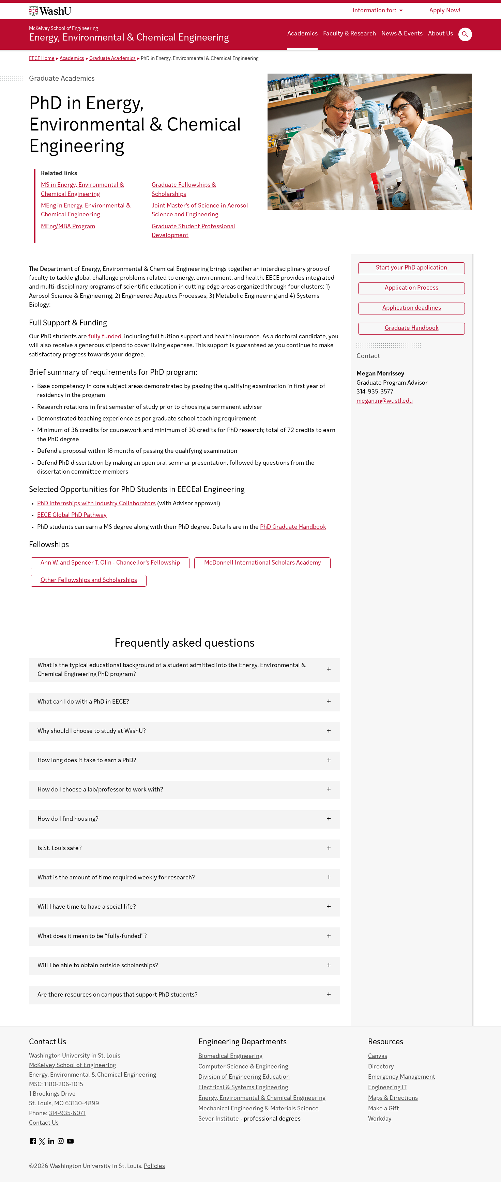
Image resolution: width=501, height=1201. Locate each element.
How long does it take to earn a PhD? (86, 761)
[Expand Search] (465, 34)
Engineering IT (387, 1088)
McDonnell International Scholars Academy (262, 563)
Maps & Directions (393, 1098)
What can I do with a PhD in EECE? (83, 702)
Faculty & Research (349, 34)
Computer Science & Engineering (243, 1067)
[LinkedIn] (51, 1143)
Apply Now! (444, 11)
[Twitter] (42, 1143)
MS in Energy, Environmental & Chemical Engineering (82, 189)
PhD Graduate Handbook (293, 527)
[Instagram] (61, 1143)
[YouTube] (70, 1143)
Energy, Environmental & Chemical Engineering (129, 38)
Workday (380, 1119)
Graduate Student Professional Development (193, 231)
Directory (381, 1067)
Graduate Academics (112, 58)
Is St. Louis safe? (59, 848)
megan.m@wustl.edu (384, 401)
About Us (440, 34)
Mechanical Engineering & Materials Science (258, 1109)
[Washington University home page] (50, 11)
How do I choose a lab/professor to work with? (100, 790)
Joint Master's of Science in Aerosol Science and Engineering (200, 210)
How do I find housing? (67, 819)
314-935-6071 (67, 1114)
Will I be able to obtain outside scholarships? (97, 966)
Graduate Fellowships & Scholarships (184, 189)
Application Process (411, 288)
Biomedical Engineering (230, 1056)
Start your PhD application (411, 268)
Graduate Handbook (412, 328)
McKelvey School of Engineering (63, 28)
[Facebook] (33, 1143)
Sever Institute (218, 1119)
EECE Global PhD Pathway (72, 515)
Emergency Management (401, 1077)
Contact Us (44, 1123)
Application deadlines (411, 308)
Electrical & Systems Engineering (243, 1088)
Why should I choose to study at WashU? (91, 731)
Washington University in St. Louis (74, 1056)
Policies (154, 1166)
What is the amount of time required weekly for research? (116, 878)
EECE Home (42, 58)
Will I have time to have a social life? (86, 907)
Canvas (377, 1056)
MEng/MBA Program (68, 227)
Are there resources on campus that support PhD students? (117, 995)
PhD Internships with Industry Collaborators (96, 504)
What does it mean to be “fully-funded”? (92, 936)
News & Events (402, 34)
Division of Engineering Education (244, 1077)
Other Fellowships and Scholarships (89, 580)
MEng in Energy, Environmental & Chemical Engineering (86, 210)
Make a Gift (383, 1109)
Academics (302, 34)
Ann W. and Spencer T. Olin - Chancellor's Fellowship (110, 563)
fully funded (104, 337)
